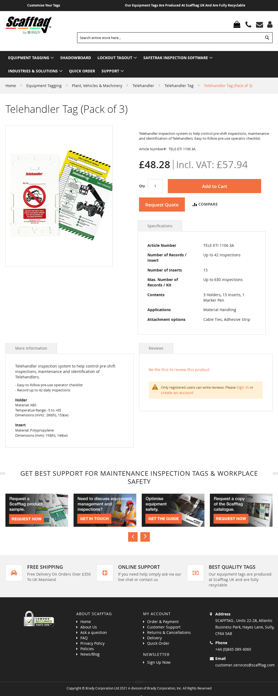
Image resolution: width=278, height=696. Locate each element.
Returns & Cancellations (169, 632)
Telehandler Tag (179, 85)
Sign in (242, 387)
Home (10, 85)
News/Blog (90, 654)
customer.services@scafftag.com (245, 665)
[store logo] (28, 25)
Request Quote (162, 205)
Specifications (159, 225)
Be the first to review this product (179, 369)
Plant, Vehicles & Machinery (97, 85)
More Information (31, 348)
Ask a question (93, 632)
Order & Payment (163, 621)
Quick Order (158, 643)
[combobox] (175, 37)
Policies (87, 648)
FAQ (84, 637)
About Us (88, 627)
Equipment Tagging (44, 85)
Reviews (156, 348)
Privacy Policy (92, 643)
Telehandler (143, 85)
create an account (177, 392)
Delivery (154, 637)
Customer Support (164, 627)
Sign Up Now (158, 662)
